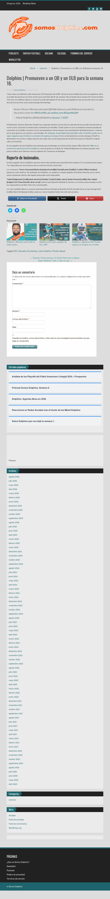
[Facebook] (89, 8)
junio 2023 (13, 626)
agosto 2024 (14, 568)
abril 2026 (13, 489)
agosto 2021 (14, 717)
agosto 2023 (14, 618)
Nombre (16, 311)
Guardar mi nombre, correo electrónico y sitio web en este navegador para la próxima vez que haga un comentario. (50, 339)
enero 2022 (14, 696)
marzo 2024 (14, 588)
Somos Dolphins (19, 90)
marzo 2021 (14, 738)
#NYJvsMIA (40, 112)
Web (14, 327)
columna (43, 68)
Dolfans (49, 53)
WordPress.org (15, 828)
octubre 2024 (14, 559)
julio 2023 (13, 622)
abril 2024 (13, 584)
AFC (15, 251)
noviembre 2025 (16, 510)
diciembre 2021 (15, 701)
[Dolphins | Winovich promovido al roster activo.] (22, 232)
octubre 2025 (14, 514)
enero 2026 (14, 501)
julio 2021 (13, 721)
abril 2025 (13, 534)
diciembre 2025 (15, 505)
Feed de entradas (16, 819)
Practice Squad (58, 251)
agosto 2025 (14, 522)
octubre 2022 (14, 659)
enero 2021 (14, 746)
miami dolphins (44, 251)
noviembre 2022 (16, 655)
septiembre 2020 (16, 763)
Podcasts (14, 53)
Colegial (61, 53)
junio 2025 (13, 530)
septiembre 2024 (16, 564)
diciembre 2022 (15, 651)
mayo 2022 (13, 680)
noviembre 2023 (16, 605)
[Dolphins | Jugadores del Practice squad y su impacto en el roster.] (87, 232)
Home (32, 68)
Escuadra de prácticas (28, 251)
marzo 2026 (14, 493)
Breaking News (29, 3)
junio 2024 (13, 576)
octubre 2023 (14, 609)
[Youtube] (97, 8)
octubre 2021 (14, 709)
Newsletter (15, 59)
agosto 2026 (14, 476)
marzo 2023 (14, 638)
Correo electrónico (20, 319)
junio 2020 (13, 775)
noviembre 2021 (16, 705)
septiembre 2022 (16, 663)
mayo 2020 (13, 780)
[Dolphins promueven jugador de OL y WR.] (54, 232)
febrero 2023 (14, 642)
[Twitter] (93, 8)
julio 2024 (13, 572)
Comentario (17, 283)
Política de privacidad (16, 874)
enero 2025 (14, 547)
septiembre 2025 (16, 518)
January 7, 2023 (59, 117)
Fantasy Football (32, 53)
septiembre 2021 (16, 713)
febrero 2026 (14, 497)
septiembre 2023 (16, 613)
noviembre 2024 (16, 555)
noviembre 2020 (16, 755)
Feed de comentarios (18, 823)
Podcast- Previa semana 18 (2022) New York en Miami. (55, 257)
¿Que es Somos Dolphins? (18, 862)
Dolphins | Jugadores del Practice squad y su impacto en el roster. (86, 243)
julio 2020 (13, 771)
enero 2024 (14, 597)
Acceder (12, 815)
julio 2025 (13, 526)
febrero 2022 (14, 692)
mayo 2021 (13, 730)
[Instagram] (101, 8)
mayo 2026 (13, 485)
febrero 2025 (14, 543)
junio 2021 (13, 726)
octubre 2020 (14, 759)
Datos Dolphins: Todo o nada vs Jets (55, 260)
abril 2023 (13, 634)
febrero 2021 (14, 742)
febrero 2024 (14, 593)
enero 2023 (14, 647)
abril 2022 (13, 684)
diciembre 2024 (15, 551)
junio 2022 (13, 676)
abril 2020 (13, 784)
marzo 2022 (14, 688)
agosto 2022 (14, 667)
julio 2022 (13, 672)
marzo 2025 (14, 539)
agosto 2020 (14, 767)
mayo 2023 (13, 630)
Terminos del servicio (81, 53)
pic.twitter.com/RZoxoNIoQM (62, 112)
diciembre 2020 (15, 750)
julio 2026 (13, 480)
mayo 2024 (13, 580)
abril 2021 (13, 734)
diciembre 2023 (15, 601)
